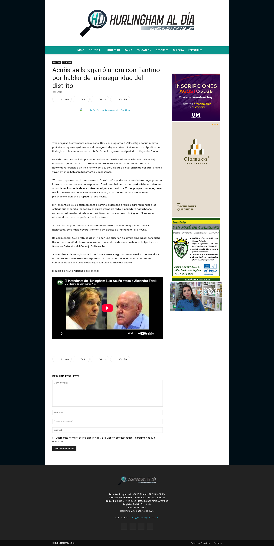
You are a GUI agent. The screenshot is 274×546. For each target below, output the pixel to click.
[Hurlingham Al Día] (137, 23)
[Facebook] (124, 526)
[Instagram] (133, 526)
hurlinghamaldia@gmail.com (144, 517)
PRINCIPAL (67, 62)
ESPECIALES (195, 50)
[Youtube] (150, 526)
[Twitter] (141, 526)
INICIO (80, 50)
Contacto (217, 543)
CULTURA (178, 50)
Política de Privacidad (200, 543)
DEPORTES (162, 50)
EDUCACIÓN (144, 50)
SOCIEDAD (113, 50)
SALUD (128, 50)
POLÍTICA (94, 50)
